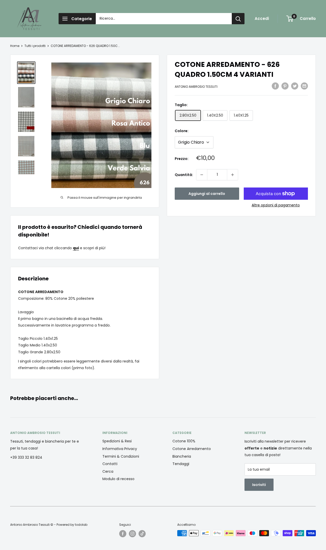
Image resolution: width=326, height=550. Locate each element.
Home (14, 46)
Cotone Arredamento (191, 448)
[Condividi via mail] (304, 86)
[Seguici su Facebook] (122, 533)
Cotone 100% (183, 441)
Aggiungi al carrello (206, 193)
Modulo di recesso (118, 478)
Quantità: (184, 174)
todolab (81, 524)
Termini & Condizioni (120, 456)
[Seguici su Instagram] (132, 533)
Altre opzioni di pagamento (276, 205)
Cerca (107, 471)
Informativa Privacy (119, 448)
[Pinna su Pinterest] (285, 86)
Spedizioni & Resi (117, 441)
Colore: (181, 130)
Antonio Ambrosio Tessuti (196, 86)
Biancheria (181, 456)
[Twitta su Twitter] (294, 86)
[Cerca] (238, 18)
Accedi (262, 18)
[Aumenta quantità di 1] (232, 174)
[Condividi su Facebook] (275, 86)
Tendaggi (180, 463)
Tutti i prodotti (35, 46)
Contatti (109, 463)
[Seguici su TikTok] (142, 533)
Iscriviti (259, 484)
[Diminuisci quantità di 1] (201, 174)
